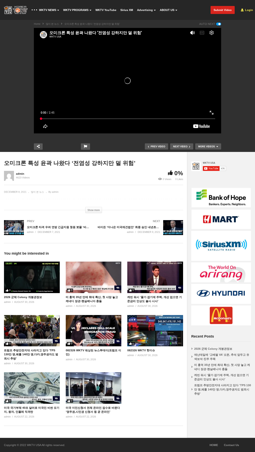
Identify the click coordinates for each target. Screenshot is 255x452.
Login (248, 10)
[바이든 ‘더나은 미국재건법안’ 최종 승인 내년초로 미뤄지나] (140, 231)
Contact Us (231, 445)
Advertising (145, 10)
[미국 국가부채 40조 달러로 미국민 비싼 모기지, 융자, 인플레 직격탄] (32, 388)
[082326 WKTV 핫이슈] (155, 330)
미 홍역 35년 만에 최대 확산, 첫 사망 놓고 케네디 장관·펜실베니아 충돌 (222, 367)
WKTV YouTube (105, 10)
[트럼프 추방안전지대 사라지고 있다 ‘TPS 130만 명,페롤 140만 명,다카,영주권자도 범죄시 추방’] (32, 330)
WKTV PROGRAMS (75, 10)
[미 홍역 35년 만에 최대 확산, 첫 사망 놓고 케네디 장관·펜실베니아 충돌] (94, 277)
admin (20, 173)
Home (37, 24)
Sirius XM (126, 10)
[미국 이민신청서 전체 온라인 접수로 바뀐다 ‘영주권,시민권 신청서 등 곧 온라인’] (94, 388)
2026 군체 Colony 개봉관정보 (23, 297)
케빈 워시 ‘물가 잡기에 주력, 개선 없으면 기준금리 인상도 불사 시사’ (221, 377)
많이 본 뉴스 (52, 24)
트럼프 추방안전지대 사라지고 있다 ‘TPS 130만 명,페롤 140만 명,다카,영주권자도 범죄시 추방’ (31, 354)
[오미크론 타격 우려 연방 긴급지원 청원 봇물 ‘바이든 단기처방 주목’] (47, 231)
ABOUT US (167, 10)
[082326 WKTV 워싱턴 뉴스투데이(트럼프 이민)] (94, 330)
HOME (214, 445)
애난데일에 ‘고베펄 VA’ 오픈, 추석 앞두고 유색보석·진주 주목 (221, 356)
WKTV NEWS (47, 10)
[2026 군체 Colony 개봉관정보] (32, 277)
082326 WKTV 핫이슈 (141, 350)
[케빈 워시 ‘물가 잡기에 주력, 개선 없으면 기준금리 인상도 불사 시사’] (155, 277)
